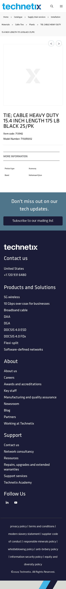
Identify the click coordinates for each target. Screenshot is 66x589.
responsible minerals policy (40, 541)
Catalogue (18, 17)
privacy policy (18, 526)
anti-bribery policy (47, 549)
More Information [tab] (15, 156)
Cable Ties (19, 24)
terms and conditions (41, 526)
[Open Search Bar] (52, 6)
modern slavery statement (24, 534)
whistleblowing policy (21, 549)
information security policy (26, 557)
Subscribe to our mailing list (33, 221)
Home (5, 17)
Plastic (32, 24)
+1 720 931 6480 (15, 275)
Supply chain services (36, 17)
